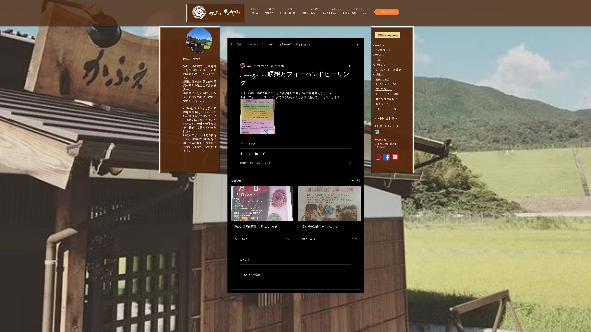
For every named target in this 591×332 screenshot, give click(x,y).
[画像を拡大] (257, 116)
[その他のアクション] (349, 65)
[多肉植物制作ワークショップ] (329, 203)
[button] (356, 44)
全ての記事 (236, 44)
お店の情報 (284, 44)
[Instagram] (378, 157)
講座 (271, 44)
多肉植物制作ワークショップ (320, 227)
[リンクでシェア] (264, 153)
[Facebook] (386, 157)
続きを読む (301, 44)
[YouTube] (395, 157)
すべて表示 (355, 180)
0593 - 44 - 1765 (389, 126)
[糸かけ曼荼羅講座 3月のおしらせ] (262, 203)
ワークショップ (255, 44)
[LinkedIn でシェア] (256, 153)
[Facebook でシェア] (241, 153)
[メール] (377, 132)
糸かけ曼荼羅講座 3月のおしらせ (255, 227)
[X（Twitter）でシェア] (248, 153)
